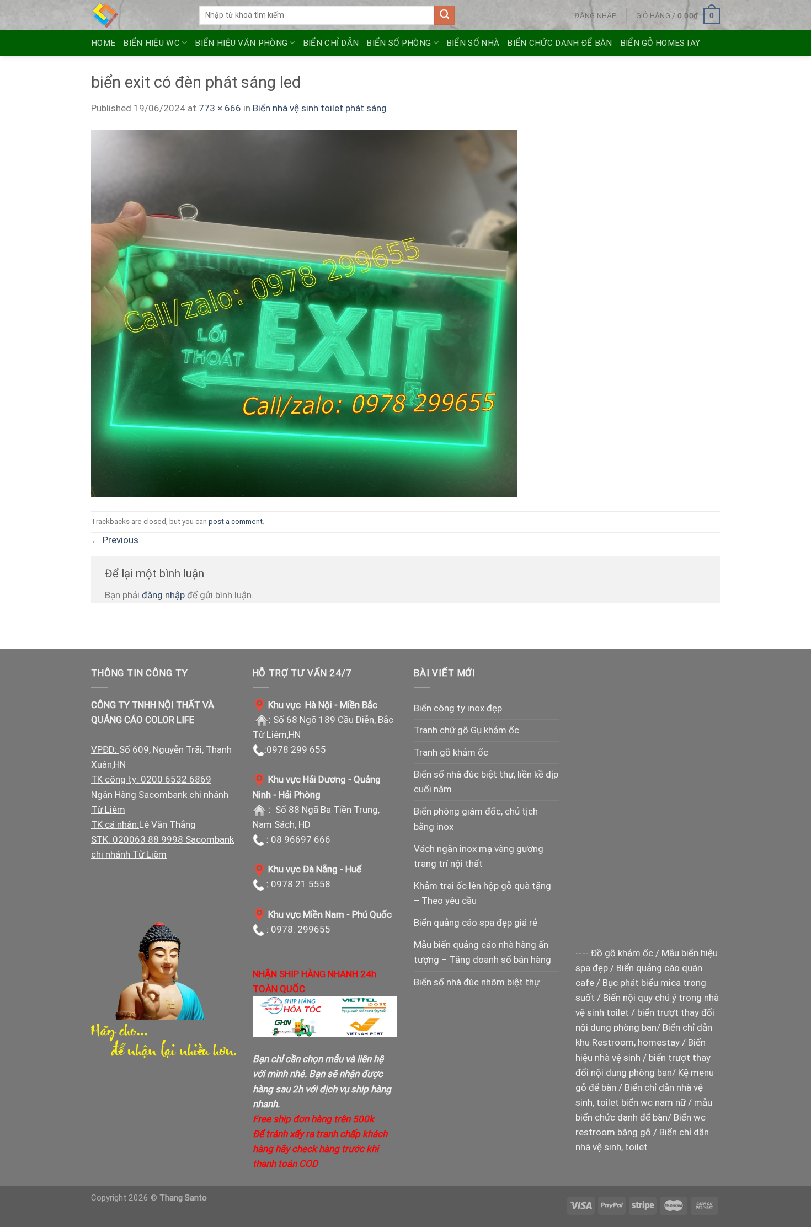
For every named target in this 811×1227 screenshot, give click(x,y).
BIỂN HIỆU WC (151, 43)
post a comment (236, 521)
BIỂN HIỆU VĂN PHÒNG (241, 43)
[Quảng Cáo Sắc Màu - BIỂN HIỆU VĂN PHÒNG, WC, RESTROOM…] (137, 15)
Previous (114, 539)
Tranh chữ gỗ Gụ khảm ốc (466, 730)
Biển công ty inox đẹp (458, 708)
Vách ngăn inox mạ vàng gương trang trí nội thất (478, 856)
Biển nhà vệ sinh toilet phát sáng (320, 108)
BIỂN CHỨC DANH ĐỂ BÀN (559, 43)
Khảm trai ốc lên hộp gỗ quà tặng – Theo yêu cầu (482, 893)
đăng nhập (163, 595)
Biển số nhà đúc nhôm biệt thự (477, 982)
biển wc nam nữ (653, 1102)
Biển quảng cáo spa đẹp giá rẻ (475, 922)
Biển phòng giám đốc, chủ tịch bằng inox (476, 819)
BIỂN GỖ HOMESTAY (660, 43)
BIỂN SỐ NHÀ (472, 43)
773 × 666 (220, 108)
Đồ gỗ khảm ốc (622, 952)
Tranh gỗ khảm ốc (451, 752)
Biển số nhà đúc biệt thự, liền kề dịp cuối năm (486, 782)
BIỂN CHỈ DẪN (331, 43)
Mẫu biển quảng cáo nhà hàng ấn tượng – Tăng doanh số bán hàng (482, 952)
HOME (103, 43)
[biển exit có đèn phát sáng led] (304, 312)
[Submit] (444, 15)
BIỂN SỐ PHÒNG (398, 43)
